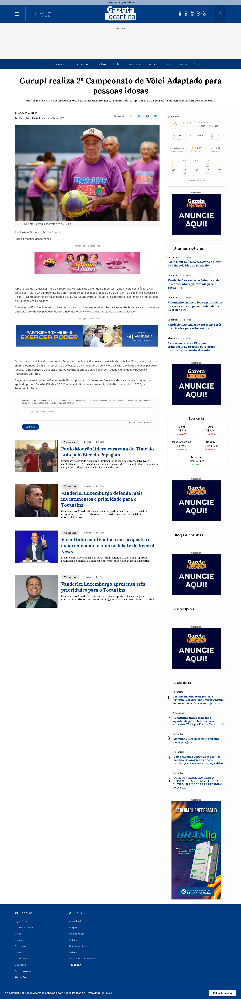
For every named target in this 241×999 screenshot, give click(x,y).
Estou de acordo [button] (222, 993)
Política (117, 64)
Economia (151, 64)
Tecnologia (100, 64)
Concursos (134, 64)
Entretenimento (79, 64)
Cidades (182, 64)
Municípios (183, 609)
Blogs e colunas (188, 535)
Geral (45, 64)
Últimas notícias (188, 248)
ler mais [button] (107, 993)
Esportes (59, 64)
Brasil (196, 64)
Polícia (167, 64)
